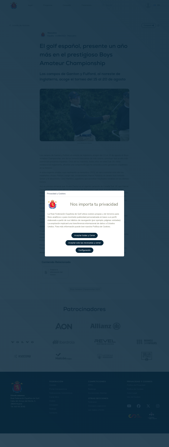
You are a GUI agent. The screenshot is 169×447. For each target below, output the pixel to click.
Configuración (84, 250)
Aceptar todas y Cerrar (84, 235)
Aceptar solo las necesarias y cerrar (84, 242)
